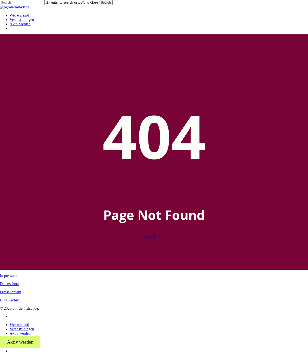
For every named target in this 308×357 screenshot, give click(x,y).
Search (106, 2)
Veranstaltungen (22, 329)
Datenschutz (9, 284)
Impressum (8, 276)
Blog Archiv (9, 300)
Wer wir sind (19, 325)
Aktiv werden (20, 333)
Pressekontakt (10, 292)
